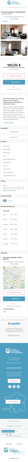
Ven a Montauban (13, 401)
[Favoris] (20, 452)
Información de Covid (14, 436)
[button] (14, 453)
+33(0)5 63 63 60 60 (15, 363)
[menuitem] (9, 442)
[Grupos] (7, 434)
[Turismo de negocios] (10, 434)
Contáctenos (14, 381)
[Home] (4, 434)
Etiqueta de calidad (14, 426)
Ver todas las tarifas (14, 69)
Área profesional (14, 421)
